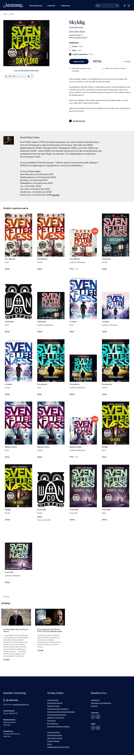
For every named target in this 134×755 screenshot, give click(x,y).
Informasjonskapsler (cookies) (58, 726)
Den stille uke (10, 259)
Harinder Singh (74, 35)
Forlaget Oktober (53, 741)
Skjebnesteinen (11, 447)
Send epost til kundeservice (101, 703)
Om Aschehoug (53, 700)
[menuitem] (36, 5)
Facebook (93, 717)
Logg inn (124, 5)
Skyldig (105, 447)
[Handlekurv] (129, 5)
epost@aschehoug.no (21, 704)
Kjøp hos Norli (78, 61)
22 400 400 (12, 700)
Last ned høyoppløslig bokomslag (26, 70)
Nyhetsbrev (95, 700)
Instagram (98, 717)
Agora (49, 744)
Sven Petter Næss (77, 31)
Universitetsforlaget (54, 735)
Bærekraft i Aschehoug (55, 718)
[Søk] (117, 5)
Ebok (77, 50)
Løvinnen (73, 322)
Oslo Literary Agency (54, 738)
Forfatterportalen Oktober (56, 715)
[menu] (50, 5)
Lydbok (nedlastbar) (82, 54)
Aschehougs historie (54, 703)
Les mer (55, 194)
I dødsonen (106, 259)
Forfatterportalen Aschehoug (58, 709)
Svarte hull (41, 510)
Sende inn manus (53, 706)
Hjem (5, 14)
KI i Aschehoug (52, 724)
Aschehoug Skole (53, 732)
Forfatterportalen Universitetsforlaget (61, 712)
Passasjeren (42, 384)
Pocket (77, 46)
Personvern (51, 721)
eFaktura (94, 706)
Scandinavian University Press (58, 747)
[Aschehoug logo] (13, 5)
